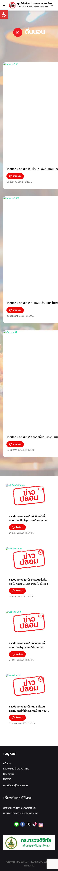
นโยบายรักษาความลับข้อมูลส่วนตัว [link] (20, 813)
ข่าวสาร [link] (7, 779)
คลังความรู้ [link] (8, 774)
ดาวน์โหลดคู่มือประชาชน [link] (15, 785)
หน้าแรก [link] (7, 763)
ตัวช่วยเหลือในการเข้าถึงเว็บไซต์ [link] (19, 808)
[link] (4, 14)
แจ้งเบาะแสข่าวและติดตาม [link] (16, 768)
